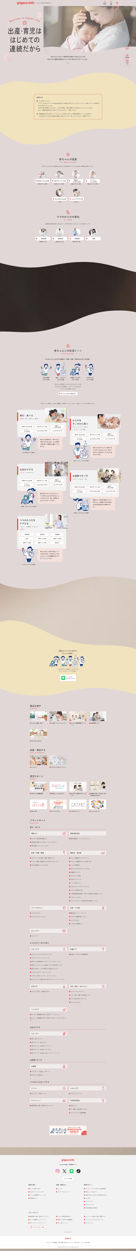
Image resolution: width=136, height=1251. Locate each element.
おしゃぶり (35, 936)
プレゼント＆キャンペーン (64, 1192)
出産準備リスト (34, 1198)
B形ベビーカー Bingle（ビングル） (42, 1049)
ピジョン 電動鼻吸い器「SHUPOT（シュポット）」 (46, 1014)
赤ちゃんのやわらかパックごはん (80, 869)
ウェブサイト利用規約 (51, 1242)
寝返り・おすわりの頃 (57, 426)
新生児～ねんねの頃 (27, 426)
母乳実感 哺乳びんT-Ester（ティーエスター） (45, 842)
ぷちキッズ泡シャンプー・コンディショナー (44, 976)
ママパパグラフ (89, 1201)
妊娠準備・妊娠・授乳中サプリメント (42, 1105)
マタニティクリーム (76, 1093)
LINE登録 (111, 4)
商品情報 (127, 57)
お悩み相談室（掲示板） (91, 1208)
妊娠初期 (27, 534)
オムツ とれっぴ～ (76, 1002)
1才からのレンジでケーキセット (80, 886)
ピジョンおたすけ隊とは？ (68, 394)
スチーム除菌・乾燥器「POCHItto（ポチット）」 (46, 861)
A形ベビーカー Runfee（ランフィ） (42, 1046)
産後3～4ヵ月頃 (57, 538)
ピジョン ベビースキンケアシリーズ (42, 954)
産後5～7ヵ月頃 (27, 543)
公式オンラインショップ (36, 1192)
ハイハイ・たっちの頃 (27, 430)
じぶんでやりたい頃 (57, 431)
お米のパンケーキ (76, 879)
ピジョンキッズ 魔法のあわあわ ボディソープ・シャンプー (48, 979)
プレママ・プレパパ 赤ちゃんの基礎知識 (95, 1188)
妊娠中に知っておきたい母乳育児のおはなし (96, 1195)
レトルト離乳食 (75, 865)
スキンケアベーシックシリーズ (40, 958)
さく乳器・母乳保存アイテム (79, 1109)
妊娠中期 (42, 534)
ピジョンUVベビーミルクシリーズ (41, 972)
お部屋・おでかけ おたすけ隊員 (28, 506)
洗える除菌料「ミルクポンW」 (40, 865)
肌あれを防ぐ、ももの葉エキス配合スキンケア (45, 969)
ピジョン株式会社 (85, 1242)
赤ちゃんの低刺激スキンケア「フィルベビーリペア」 (47, 961)
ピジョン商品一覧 (34, 1188)
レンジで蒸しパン (76, 883)
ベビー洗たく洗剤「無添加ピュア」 (81, 995)
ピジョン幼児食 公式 (76, 890)
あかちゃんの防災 (37, 1075)
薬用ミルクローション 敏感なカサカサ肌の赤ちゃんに (47, 965)
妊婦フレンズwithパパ (91, 1192)
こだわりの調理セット (77, 924)
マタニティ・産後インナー (39, 1093)
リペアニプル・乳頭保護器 (78, 1113)
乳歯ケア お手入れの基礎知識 (79, 954)
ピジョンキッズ (89, 1223)
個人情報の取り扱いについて (66, 1242)
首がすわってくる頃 (42, 426)
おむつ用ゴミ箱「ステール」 (79, 999)
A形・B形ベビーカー (37, 1039)
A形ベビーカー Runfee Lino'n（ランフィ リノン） (46, 1053)
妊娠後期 (57, 534)
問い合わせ (77, 1242)
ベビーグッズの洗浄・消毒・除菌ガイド (43, 858)
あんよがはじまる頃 (42, 431)
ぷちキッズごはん (76, 897)
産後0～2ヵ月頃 (42, 538)
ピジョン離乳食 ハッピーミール (80, 858)
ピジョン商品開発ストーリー (37, 1195)
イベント (60, 1188)
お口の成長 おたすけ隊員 (28, 452)
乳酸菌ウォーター (76, 872)
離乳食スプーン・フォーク (78, 913)
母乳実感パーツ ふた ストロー (40, 846)
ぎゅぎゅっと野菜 (76, 876)
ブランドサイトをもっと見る (38, 1227)
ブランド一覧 (127, 63)
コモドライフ (88, 1204)
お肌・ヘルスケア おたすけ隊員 (81, 460)
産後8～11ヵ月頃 (42, 543)
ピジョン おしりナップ (77, 991)
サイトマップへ (68, 1232)
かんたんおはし (75, 920)
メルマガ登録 (68, 1178)
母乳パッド (74, 1105)
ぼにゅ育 (87, 1198)
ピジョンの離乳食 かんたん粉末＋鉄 (81, 861)
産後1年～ (57, 543)
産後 (27, 538)
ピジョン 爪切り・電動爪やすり (41, 991)
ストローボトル (36, 913)
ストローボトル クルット (39, 917)
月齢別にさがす (105, 4)
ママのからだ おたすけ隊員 (28, 564)
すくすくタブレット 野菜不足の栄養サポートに (84, 901)
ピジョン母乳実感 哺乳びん (39, 839)
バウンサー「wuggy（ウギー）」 (41, 1071)
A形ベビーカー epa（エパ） (39, 1042)
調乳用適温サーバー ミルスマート (80, 839)
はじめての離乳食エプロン (78, 917)
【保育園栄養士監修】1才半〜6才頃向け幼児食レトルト (86, 894)
